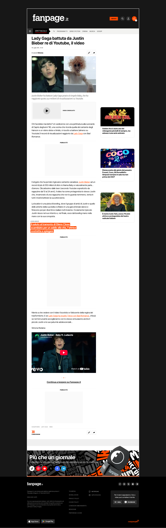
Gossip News (36, 427)
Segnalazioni (73, 495)
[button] (94, 53)
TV (54, 31)
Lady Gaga (78, 133)
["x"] (51, 468)
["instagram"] (38, 468)
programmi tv (62, 31)
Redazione (72, 509)
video (51, 427)
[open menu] (30, 31)
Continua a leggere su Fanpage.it (64, 382)
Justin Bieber (84, 182)
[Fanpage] (35, 484)
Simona (40, 53)
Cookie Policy (74, 502)
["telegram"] (63, 468)
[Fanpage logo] (47, 18)
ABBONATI (113, 18)
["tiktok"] (32, 468)
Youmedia (72, 491)
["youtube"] (44, 468)
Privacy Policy (74, 498)
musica (92, 31)
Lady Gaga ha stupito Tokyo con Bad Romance (68, 316)
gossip (99, 31)
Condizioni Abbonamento (78, 506)
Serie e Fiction (75, 31)
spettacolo (41, 31)
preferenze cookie (75, 513)
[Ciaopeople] (133, 522)
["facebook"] (57, 468)
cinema (85, 31)
